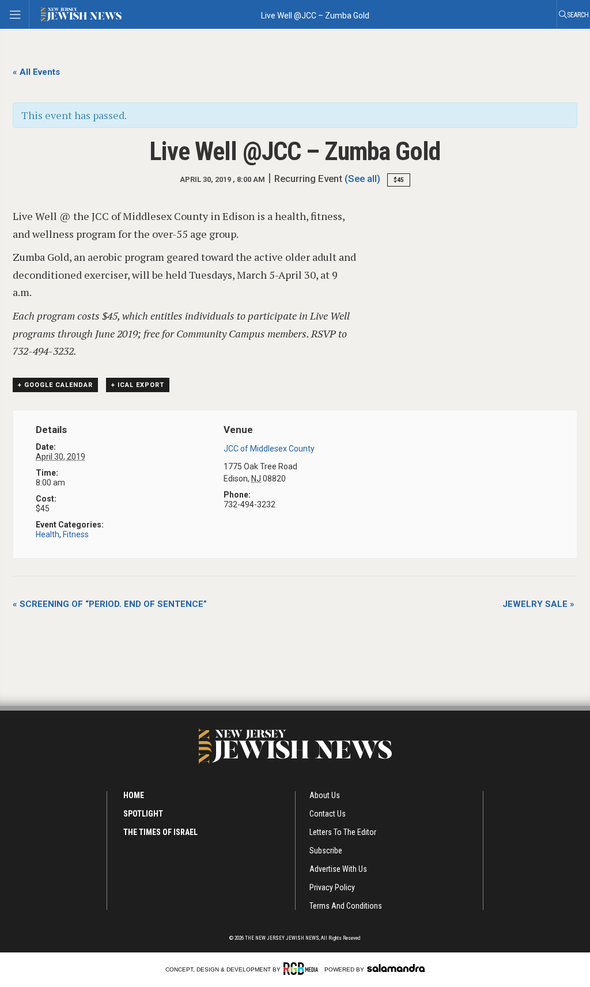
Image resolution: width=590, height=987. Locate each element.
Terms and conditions (345, 905)
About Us (324, 795)
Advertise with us (338, 869)
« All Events (36, 72)
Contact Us (327, 813)
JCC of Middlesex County (269, 448)
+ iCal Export (137, 385)
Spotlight (143, 813)
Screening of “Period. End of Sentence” (110, 604)
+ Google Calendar (55, 385)
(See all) (362, 178)
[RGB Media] (302, 968)
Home (133, 795)
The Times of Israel (160, 832)
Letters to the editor (342, 832)
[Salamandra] (396, 968)
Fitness (76, 534)
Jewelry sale (538, 604)
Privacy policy (332, 887)
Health (47, 534)
